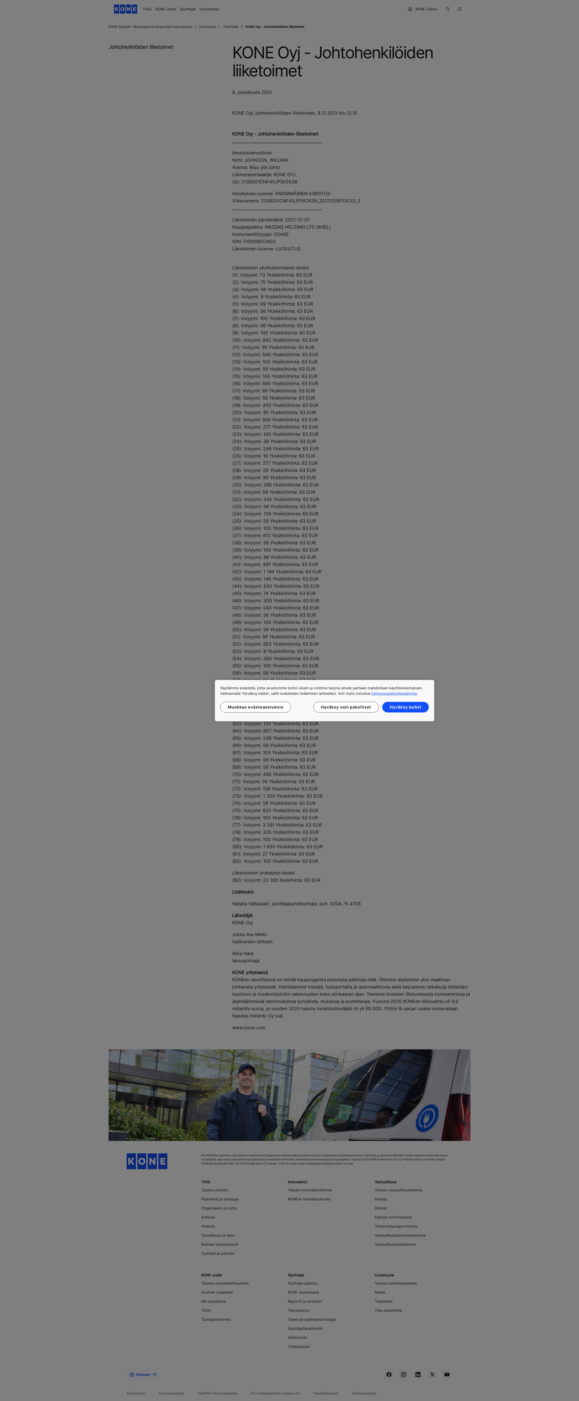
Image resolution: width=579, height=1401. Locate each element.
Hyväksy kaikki (405, 707)
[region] (324, 700)
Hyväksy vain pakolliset (346, 707)
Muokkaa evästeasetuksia (255, 707)
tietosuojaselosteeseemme (394, 693)
